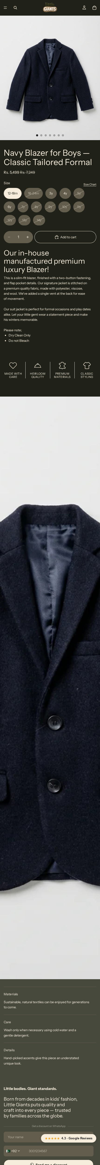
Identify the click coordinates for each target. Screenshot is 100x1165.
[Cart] (94, 8)
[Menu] (5, 7)
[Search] (15, 8)
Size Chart (89, 184)
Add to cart (68, 237)
